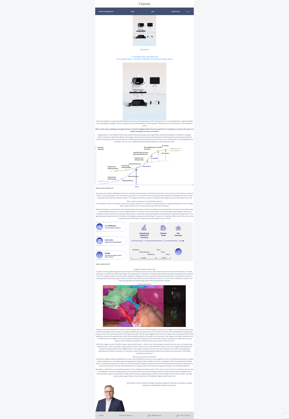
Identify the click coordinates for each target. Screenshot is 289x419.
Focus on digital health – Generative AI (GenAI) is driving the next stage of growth (144, 59)
